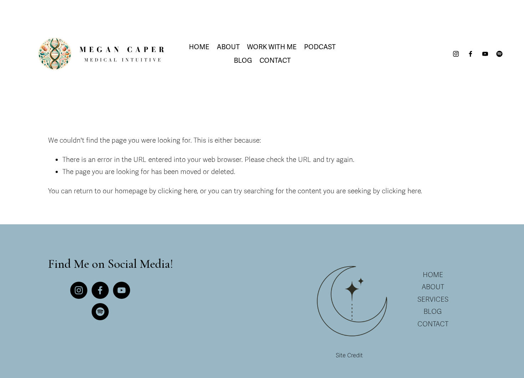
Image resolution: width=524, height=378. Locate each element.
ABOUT (433, 287)
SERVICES (432, 299)
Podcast (320, 47)
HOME (433, 275)
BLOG (432, 311)
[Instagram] (455, 53)
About (228, 47)
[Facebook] (470, 53)
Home (199, 47)
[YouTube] (485, 53)
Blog (243, 60)
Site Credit (349, 355)
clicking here (177, 191)
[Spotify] (499, 53)
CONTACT (432, 324)
